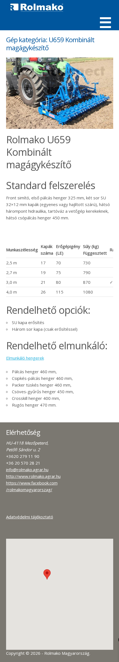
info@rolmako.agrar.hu (27, 469)
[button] (47, 574)
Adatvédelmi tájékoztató (29, 517)
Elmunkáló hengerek (25, 358)
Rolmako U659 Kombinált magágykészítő (38, 152)
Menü (105, 23)
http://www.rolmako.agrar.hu (33, 476)
